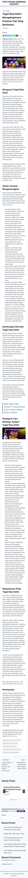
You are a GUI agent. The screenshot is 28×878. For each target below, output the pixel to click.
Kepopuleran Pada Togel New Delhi (12, 740)
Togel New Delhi (7, 205)
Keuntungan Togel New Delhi (10, 743)
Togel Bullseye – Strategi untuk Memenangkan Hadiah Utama (21, 764)
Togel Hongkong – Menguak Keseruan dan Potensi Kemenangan (7, 765)
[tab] (12, 799)
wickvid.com (13, 736)
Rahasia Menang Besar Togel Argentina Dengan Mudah (12, 789)
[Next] (24, 791)
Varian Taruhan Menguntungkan (11, 752)
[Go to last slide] (4, 791)
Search (4, 815)
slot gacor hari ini (7, 864)
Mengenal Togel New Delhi (10, 746)
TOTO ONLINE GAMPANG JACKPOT (12, 749)
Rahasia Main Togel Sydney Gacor (14, 833)
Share (20, 36)
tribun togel (19, 681)
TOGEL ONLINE (5, 11)
